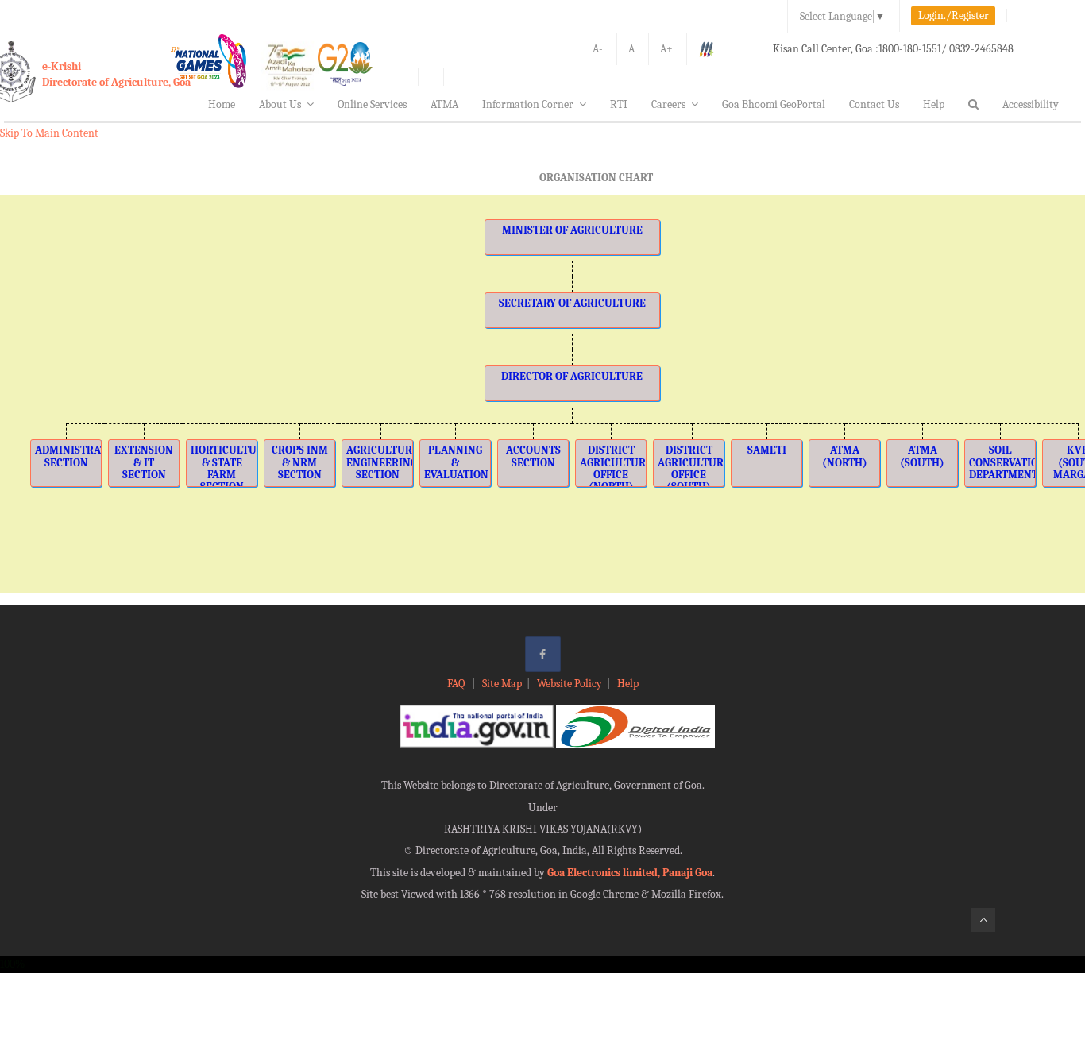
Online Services (372, 104)
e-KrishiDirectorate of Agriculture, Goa (116, 74)
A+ (666, 49)
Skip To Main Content (49, 133)
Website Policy (569, 683)
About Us (280, 104)
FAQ (457, 683)
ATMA (444, 104)
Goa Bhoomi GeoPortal (773, 104)
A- (598, 49)
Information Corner (527, 104)
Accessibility (1030, 104)
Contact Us (874, 104)
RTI (618, 104)
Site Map (502, 683)
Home (221, 104)
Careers (668, 104)
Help (933, 104)
